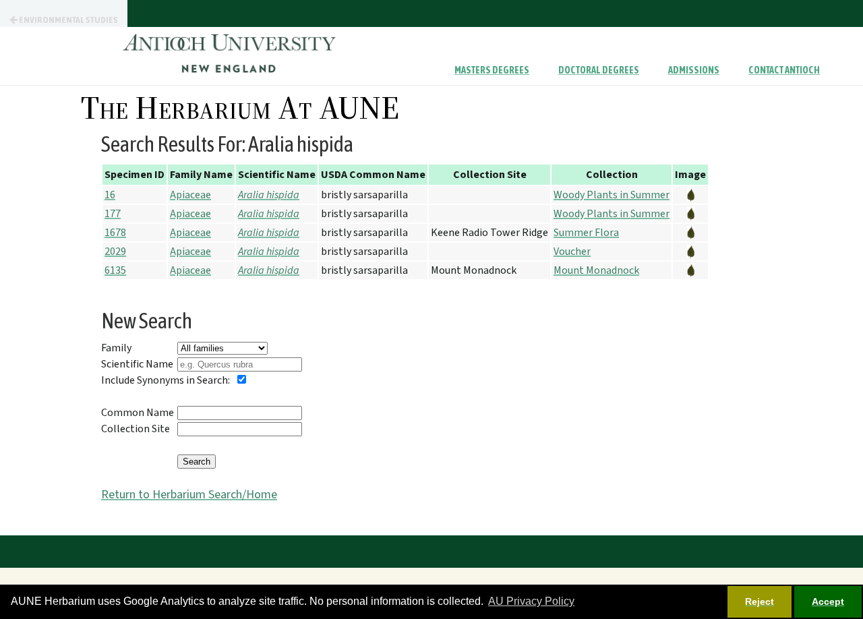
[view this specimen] (690, 195)
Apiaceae (190, 194)
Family (116, 348)
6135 (115, 270)
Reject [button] (759, 601)
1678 (115, 232)
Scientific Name (137, 364)
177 (113, 213)
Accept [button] (828, 601)
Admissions (693, 70)
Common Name (137, 412)
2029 (115, 251)
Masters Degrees (491, 70)
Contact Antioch (784, 70)
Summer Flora (586, 232)
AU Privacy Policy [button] (531, 601)
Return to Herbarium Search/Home (189, 494)
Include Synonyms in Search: (165, 380)
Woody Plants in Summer (611, 194)
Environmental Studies (68, 19)
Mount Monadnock (596, 270)
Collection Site (135, 428)
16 (110, 194)
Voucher (572, 251)
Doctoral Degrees (598, 70)
